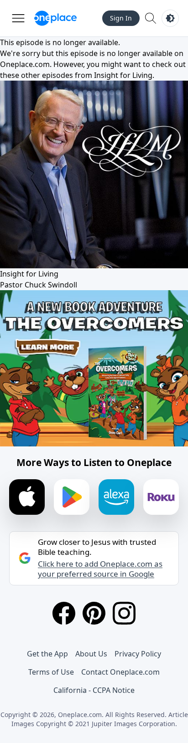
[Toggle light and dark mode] (170, 18)
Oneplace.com (25, 64)
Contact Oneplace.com (120, 672)
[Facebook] (63, 613)
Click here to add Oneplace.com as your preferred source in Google (100, 569)
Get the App (47, 654)
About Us (91, 654)
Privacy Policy (138, 654)
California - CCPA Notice (94, 690)
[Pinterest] (94, 613)
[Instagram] (124, 613)
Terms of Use (51, 672)
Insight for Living (123, 75)
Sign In (121, 18)
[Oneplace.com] (55, 18)
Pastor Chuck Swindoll (38, 285)
